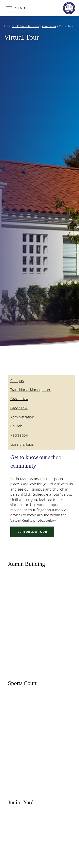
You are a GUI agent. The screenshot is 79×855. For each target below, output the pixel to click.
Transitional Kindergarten (30, 389)
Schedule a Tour (32, 532)
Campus (17, 380)
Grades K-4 (19, 398)
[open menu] (15, 8)
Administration (22, 417)
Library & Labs (22, 444)
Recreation (19, 435)
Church (16, 426)
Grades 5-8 (19, 407)
